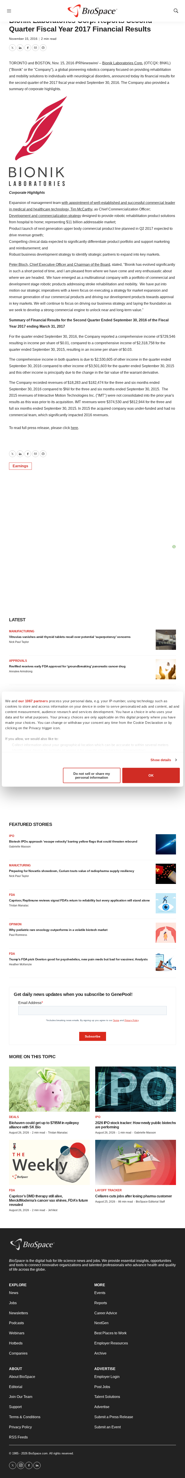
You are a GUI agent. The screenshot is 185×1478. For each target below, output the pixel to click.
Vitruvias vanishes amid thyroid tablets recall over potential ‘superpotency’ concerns (70, 637)
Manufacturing (21, 631)
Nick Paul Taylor (19, 642)
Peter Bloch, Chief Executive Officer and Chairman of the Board (59, 264)
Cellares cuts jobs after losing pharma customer (133, 1196)
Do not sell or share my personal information (91, 775)
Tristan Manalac (19, 905)
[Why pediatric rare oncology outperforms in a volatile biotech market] (166, 933)
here (74, 428)
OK (151, 775)
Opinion (15, 924)
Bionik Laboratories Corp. (122, 63)
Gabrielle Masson (20, 846)
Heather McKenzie (20, 964)
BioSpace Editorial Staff (150, 1201)
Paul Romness (18, 935)
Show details (160, 760)
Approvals (18, 660)
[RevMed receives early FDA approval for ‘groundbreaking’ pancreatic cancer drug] (166, 669)
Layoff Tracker (108, 1190)
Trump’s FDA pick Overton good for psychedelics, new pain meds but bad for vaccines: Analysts (78, 959)
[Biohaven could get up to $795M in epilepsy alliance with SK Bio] (49, 1089)
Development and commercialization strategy (45, 216)
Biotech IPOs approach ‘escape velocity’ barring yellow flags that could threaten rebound (73, 841)
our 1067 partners (33, 701)
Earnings (20, 466)
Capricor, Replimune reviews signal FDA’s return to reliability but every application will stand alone (79, 900)
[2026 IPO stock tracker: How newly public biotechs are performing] (135, 1089)
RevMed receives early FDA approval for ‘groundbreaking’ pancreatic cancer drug (67, 666)
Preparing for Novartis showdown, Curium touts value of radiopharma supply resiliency (71, 871)
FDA (12, 895)
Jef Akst (52, 1210)
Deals (14, 1117)
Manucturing (20, 865)
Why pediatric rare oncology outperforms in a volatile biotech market (58, 930)
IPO (11, 836)
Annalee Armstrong (20, 671)
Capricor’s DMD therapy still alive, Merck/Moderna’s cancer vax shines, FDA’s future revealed (48, 1200)
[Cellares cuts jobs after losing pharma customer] (135, 1162)
